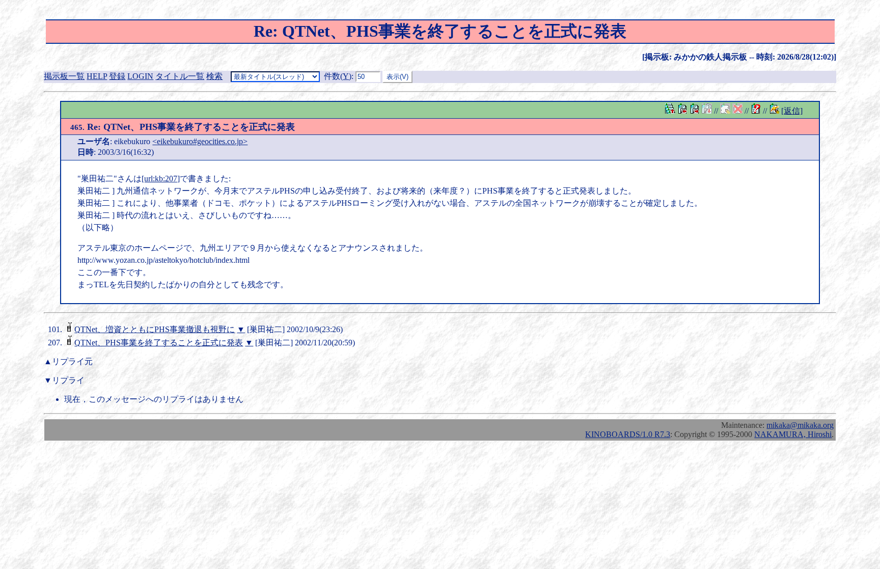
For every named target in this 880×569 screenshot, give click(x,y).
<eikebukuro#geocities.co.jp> (200, 141)
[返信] (792, 110)
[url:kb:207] (161, 178)
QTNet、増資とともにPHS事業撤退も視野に (154, 329)
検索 (214, 76)
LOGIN (140, 76)
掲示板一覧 (64, 76)
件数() (337, 76)
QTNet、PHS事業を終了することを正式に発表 (158, 342)
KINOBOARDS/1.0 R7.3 (627, 434)
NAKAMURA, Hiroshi (793, 434)
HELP (97, 76)
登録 (117, 76)
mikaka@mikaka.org (800, 425)
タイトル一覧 (179, 76)
